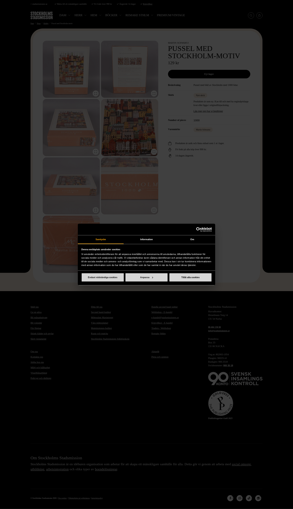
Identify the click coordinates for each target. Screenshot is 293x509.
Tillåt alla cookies (190, 277)
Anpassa (144, 277)
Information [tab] (146, 239)
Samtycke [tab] (101, 239)
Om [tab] (192, 239)
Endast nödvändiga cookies (102, 277)
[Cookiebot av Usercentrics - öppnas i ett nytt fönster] (198, 229)
